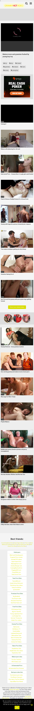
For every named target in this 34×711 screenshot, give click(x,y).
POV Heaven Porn (16, 609)
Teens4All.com (16, 581)
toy (6, 63)
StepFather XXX (16, 653)
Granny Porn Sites (21, 546)
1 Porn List (27, 543)
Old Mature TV (16, 629)
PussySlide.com (16, 572)
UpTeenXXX (16, 589)
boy (12, 63)
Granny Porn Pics (16, 639)
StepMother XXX (16, 648)
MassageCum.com (16, 563)
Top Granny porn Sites (23, 544)
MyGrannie (16, 627)
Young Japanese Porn (16, 613)
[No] (32, 705)
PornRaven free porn (16, 677)
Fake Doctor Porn (16, 574)
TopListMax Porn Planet (16, 681)
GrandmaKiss (16, 631)
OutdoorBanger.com (16, 566)
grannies (7, 66)
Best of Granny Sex (16, 637)
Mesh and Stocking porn (16, 555)
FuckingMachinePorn (16, 568)
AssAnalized (16, 596)
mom (23, 66)
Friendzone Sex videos (16, 585)
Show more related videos (17, 307)
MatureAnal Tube (16, 635)
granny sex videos (14, 689)
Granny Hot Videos (16, 642)
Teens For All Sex (16, 587)
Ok (17, 707)
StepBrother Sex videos (16, 650)
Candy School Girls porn (16, 583)
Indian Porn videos (16, 620)
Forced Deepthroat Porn (7, 543)
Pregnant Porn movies (16, 557)
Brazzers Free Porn (16, 600)
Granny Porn (14, 544)
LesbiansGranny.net (16, 633)
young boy (15, 70)
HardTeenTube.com (16, 602)
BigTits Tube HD (16, 611)
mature (16, 66)
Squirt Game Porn (16, 561)
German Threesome (16, 618)
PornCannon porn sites (16, 675)
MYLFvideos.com (16, 661)
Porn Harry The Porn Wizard (16, 679)
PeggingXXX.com (16, 570)
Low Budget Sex (16, 616)
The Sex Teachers (16, 659)
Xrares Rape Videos (19, 543)
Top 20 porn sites (16, 598)
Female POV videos (16, 559)
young (6, 70)
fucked (19, 63)
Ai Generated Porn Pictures (16, 668)
